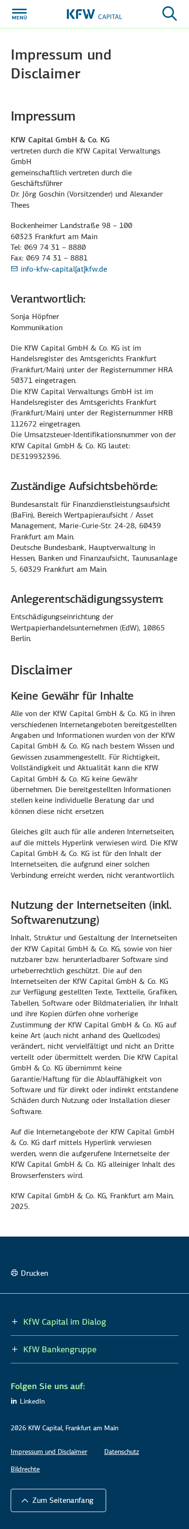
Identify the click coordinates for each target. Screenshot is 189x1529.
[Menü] (19, 14)
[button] (58, 1500)
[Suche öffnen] (169, 14)
